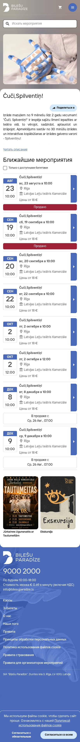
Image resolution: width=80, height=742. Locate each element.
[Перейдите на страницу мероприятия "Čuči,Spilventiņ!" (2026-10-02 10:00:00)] (74, 332)
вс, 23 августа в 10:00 (35, 183)
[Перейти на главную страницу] (15, 7)
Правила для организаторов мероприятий (33, 662)
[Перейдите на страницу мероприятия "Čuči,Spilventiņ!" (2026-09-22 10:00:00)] (74, 299)
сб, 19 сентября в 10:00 (36, 222)
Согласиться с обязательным (21, 735)
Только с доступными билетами (28, 167)
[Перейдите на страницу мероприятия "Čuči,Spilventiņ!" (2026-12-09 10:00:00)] (74, 441)
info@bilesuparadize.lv (18, 589)
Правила (9, 631)
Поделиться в (66, 107)
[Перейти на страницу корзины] (54, 7)
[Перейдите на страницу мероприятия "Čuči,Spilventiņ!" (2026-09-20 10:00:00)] (74, 267)
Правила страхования (18, 655)
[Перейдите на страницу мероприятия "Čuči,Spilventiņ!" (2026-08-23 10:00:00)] (74, 189)
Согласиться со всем (59, 734)
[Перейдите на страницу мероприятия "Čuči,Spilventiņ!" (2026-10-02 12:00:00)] (74, 365)
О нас (7, 616)
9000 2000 (21, 571)
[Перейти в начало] (21, 557)
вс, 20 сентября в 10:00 (37, 261)
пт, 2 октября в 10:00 (35, 326)
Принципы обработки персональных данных (34, 639)
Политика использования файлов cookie (32, 647)
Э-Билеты (10, 608)
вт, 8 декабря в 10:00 (35, 392)
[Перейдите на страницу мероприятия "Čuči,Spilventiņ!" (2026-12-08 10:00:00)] (74, 397)
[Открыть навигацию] (72, 7)
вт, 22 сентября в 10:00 (36, 294)
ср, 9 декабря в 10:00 (35, 436)
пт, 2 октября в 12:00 (34, 359)
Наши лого (10, 623)
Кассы (7, 600)
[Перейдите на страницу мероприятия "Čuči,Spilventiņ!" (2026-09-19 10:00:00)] (74, 228)
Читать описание (15, 149)
